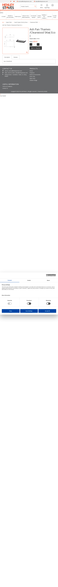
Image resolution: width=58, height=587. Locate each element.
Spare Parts (39, 16)
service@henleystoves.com (25, 1)
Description (7, 57)
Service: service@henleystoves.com (13, 71)
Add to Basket (36, 48)
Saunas (50, 16)
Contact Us (5, 88)
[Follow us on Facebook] (10, 1)
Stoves (4, 16)
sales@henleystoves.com (41, 1)
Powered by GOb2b (42, 91)
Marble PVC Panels (44, 16)
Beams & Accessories (10, 16)
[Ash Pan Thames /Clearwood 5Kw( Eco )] (15, 41)
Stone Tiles (54, 16)
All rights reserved (32, 91)
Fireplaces (18, 16)
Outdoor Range (33, 16)
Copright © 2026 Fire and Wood (18, 91)
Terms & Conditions (7, 86)
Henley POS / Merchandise (26, 16)
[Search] (35, 6)
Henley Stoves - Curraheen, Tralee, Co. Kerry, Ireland (16, 75)
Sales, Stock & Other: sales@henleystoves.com (16, 72)
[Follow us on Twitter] (14, 1)
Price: (31, 41)
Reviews (16, 57)
